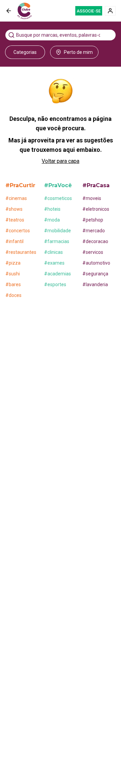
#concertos (17, 230)
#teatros (14, 220)
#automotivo (96, 263)
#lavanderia (95, 284)
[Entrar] (110, 10)
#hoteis (52, 209)
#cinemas (16, 198)
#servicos (92, 252)
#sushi (12, 273)
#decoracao (95, 241)
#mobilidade (57, 230)
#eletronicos (95, 209)
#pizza (13, 263)
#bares (13, 284)
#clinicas (53, 252)
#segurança (95, 273)
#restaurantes (20, 252)
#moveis (91, 198)
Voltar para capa (60, 161)
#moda (52, 220)
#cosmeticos (58, 198)
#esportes (55, 284)
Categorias (25, 52)
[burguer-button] (8, 10)
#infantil (14, 241)
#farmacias (56, 241)
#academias (57, 273)
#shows (14, 209)
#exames (54, 263)
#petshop (92, 220)
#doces (13, 295)
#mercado (93, 230)
